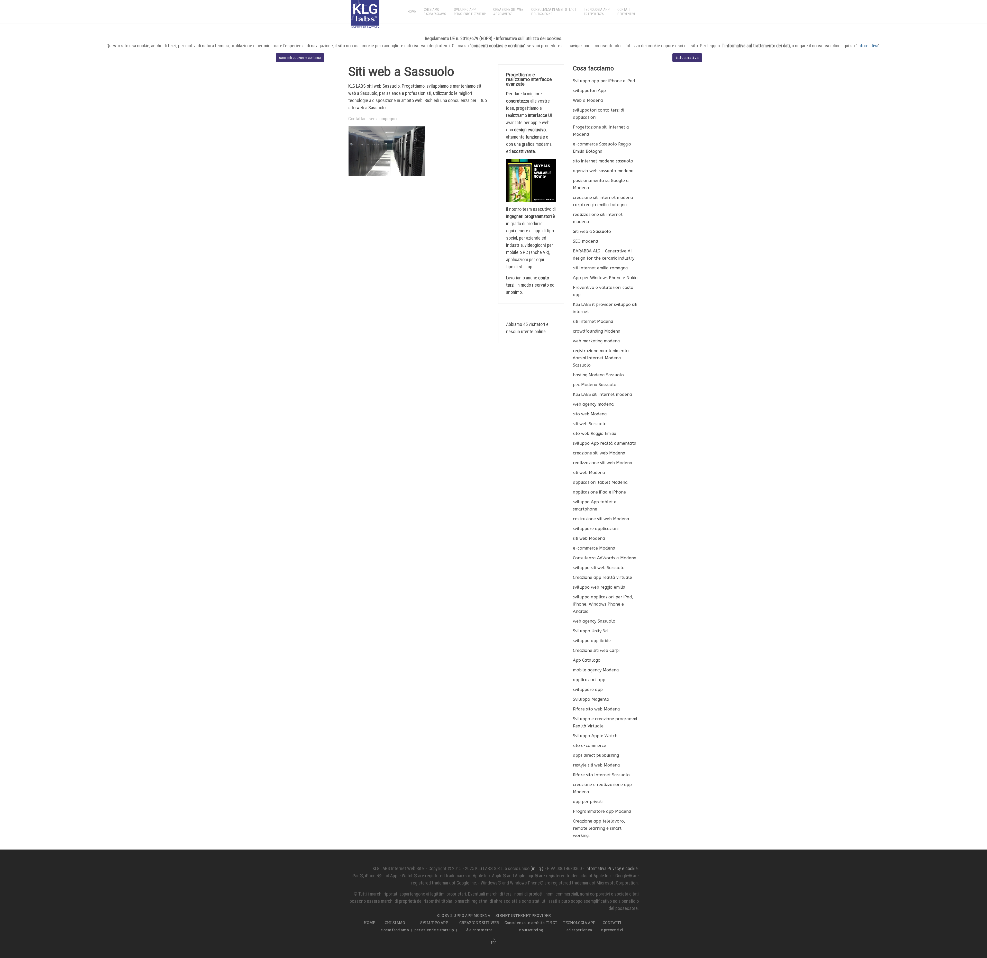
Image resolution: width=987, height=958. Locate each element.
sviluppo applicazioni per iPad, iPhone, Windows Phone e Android (603, 604)
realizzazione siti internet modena (598, 218)
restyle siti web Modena (596, 765)
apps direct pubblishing (596, 755)
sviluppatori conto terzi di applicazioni (598, 114)
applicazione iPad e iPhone (599, 492)
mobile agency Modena (596, 670)
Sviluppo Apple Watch (595, 735)
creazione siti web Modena (599, 453)
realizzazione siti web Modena (602, 462)
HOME (412, 12)
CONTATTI (626, 11)
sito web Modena (590, 414)
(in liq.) (537, 868)
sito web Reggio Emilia (594, 433)
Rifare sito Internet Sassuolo (601, 774)
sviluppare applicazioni (595, 528)
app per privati (587, 801)
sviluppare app (588, 689)
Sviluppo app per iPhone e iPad (604, 80)
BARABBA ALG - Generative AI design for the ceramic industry (603, 255)
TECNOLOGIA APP (597, 11)
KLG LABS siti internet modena (602, 394)
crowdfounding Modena (596, 331)
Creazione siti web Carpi (596, 650)
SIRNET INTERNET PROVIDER (523, 915)
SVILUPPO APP (470, 11)
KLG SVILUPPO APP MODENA (463, 915)
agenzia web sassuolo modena (603, 170)
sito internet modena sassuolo (603, 161)
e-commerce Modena (594, 548)
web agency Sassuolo (594, 621)
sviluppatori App (589, 90)
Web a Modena (588, 100)
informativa (867, 45)
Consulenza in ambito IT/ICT (553, 11)
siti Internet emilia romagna (600, 268)
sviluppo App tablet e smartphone (594, 505)
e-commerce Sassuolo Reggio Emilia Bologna (602, 148)
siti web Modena (589, 472)
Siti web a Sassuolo (592, 231)
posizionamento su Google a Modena (601, 184)
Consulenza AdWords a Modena (604, 557)
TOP (494, 943)
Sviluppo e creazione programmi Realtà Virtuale (605, 722)
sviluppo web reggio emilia (599, 587)
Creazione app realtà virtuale (602, 577)
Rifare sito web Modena (596, 709)
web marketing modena (596, 341)
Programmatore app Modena (602, 811)
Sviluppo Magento (591, 699)
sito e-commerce (589, 745)
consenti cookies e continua (300, 58)
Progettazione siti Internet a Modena (601, 131)
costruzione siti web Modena (601, 518)
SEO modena (585, 241)
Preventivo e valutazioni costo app (603, 291)
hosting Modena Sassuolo (598, 374)
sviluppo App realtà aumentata (604, 443)
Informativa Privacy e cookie (612, 868)
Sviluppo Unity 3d (590, 630)
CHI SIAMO (435, 11)
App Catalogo (586, 660)
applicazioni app (589, 679)
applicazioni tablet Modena (600, 482)
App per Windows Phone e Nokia (605, 277)
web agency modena (593, 404)
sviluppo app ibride (592, 640)
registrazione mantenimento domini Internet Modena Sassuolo (601, 358)
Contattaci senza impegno (372, 118)
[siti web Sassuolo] (386, 150)
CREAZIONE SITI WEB (508, 11)
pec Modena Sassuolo (594, 384)
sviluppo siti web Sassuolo (599, 567)
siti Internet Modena (593, 321)
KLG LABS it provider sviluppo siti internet (605, 308)
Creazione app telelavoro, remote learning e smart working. (599, 828)
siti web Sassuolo (590, 423)
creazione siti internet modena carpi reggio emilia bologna (603, 201)
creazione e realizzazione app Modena (602, 788)
